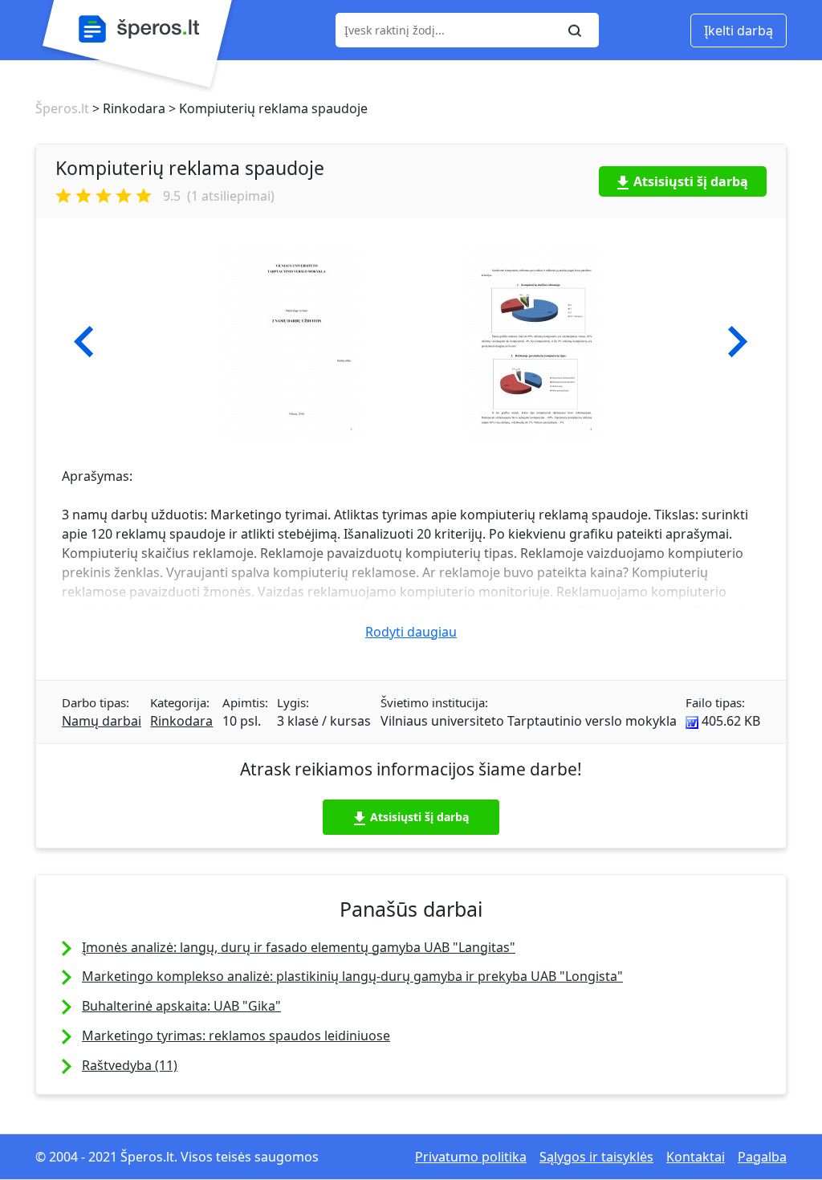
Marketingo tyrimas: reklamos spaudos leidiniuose (236, 1035)
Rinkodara (181, 721)
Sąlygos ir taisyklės (596, 1157)
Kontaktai (695, 1157)
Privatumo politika (471, 1157)
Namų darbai (101, 721)
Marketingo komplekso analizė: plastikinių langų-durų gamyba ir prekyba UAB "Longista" (352, 976)
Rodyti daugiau (411, 632)
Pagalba (762, 1157)
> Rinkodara (127, 108)
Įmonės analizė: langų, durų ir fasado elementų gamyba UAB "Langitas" (298, 947)
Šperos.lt (62, 108)
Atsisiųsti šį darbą (690, 181)
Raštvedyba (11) (129, 1065)
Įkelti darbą (738, 30)
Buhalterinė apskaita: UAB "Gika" (181, 1006)
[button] (84, 342)
